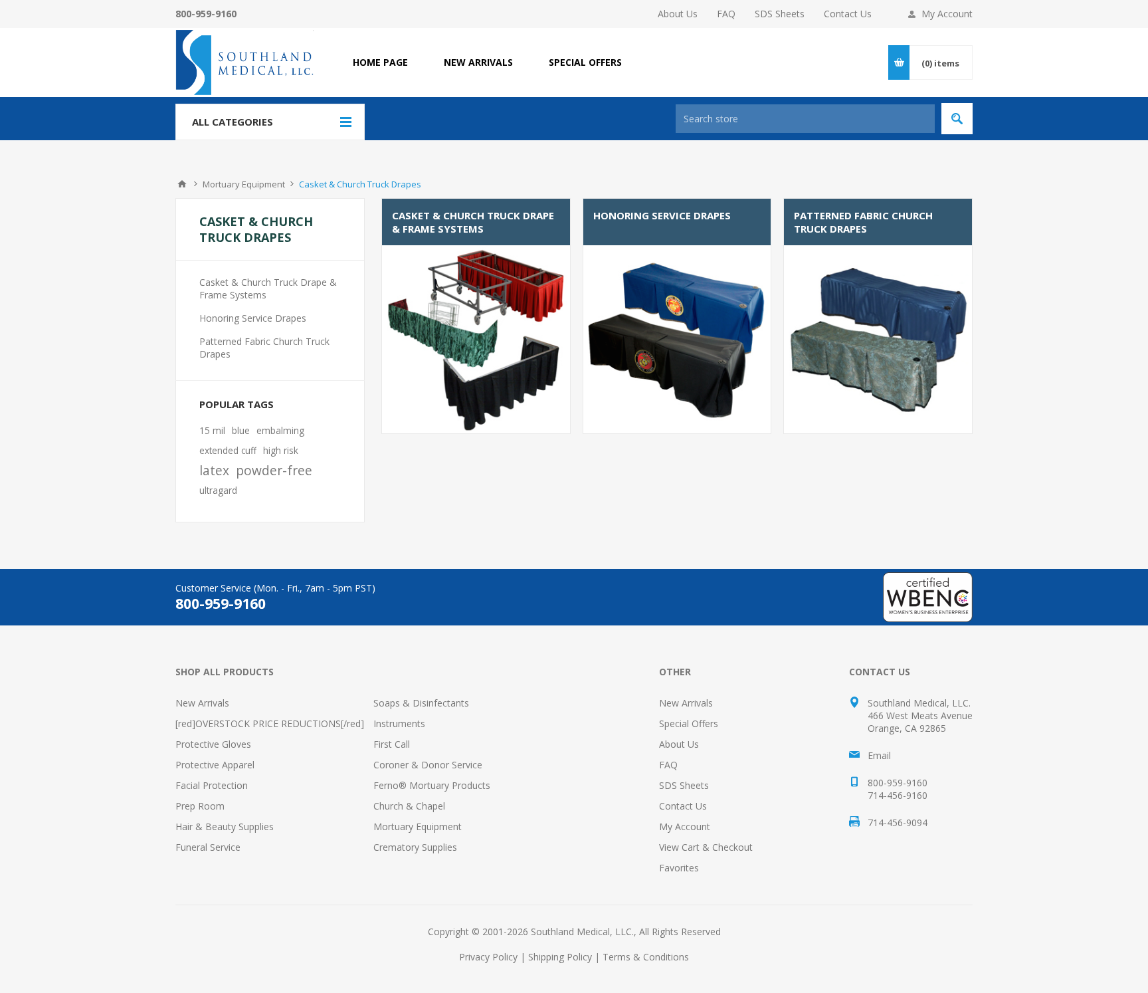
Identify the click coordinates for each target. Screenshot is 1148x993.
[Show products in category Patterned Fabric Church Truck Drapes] (878, 339)
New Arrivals (202, 703)
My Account (947, 13)
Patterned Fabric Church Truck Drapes (863, 222)
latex (214, 470)
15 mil (212, 430)
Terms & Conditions (646, 956)
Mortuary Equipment (417, 826)
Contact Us (848, 13)
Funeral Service (207, 847)
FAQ (726, 13)
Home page (380, 62)
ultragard (218, 490)
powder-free (274, 470)
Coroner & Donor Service (427, 764)
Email (879, 755)
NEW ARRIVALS (478, 62)
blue (241, 430)
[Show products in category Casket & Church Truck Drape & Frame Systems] (476, 339)
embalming (280, 430)
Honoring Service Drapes (662, 215)
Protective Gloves (213, 744)
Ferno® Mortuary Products (431, 785)
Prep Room (200, 806)
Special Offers (688, 723)
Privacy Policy (488, 956)
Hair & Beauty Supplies (224, 826)
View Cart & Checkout (706, 847)
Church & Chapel (409, 806)
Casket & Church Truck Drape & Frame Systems (473, 222)
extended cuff (227, 450)
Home (182, 184)
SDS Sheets (780, 13)
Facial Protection (211, 785)
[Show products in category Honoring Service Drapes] (677, 339)
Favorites (679, 867)
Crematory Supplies (415, 847)
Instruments (399, 723)
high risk (280, 450)
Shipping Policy (560, 956)
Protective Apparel (214, 764)
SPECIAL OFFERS (585, 62)
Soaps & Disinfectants (421, 703)
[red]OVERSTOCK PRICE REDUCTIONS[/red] (269, 723)
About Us (678, 13)
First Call (391, 744)
